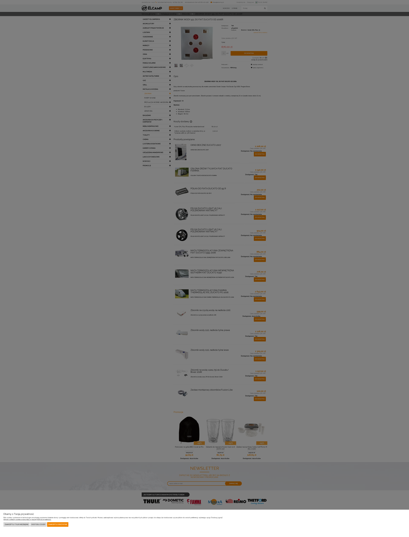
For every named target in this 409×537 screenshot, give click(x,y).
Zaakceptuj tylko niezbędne (16, 524)
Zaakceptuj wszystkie (57, 524)
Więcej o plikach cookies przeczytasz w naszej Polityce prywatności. (27, 519)
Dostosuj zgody (38, 524)
